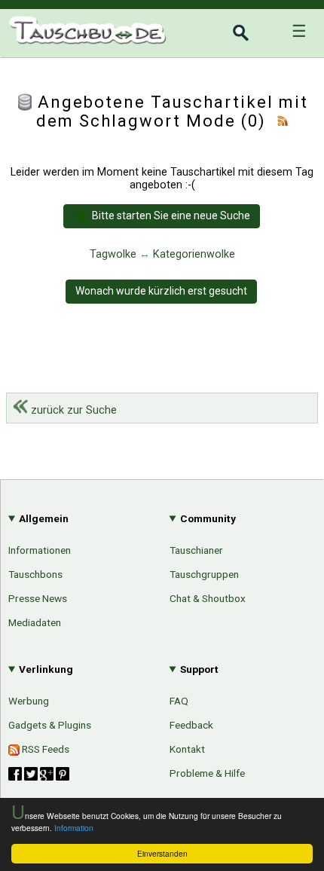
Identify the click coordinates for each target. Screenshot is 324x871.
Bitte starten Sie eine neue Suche (171, 215)
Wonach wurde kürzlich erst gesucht (161, 291)
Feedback (191, 725)
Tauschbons (35, 574)
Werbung (28, 701)
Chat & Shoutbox (208, 598)
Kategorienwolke (194, 254)
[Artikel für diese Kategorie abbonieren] (283, 121)
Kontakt (187, 749)
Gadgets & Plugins (49, 725)
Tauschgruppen (204, 574)
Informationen (39, 550)
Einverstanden (162, 853)
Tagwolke (113, 254)
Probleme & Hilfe (207, 773)
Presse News (37, 598)
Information (73, 827)
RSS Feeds (44, 749)
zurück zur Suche (72, 410)
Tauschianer (196, 550)
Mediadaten (34, 622)
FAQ (179, 701)
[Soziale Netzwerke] (38, 774)
